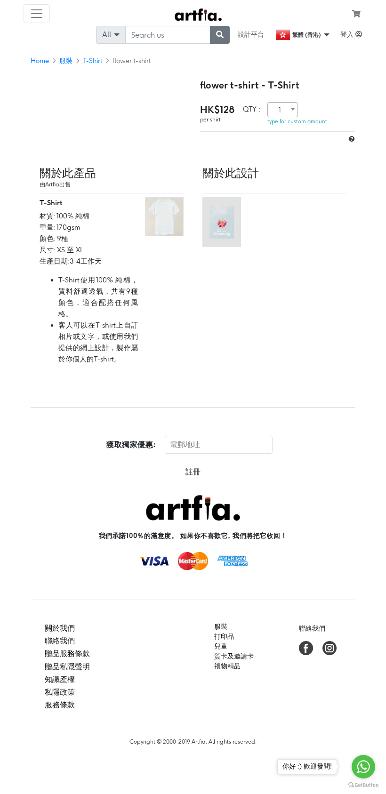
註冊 (193, 471)
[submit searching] (220, 35)
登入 (347, 34)
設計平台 (251, 34)
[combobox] (282, 109)
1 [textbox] (280, 110)
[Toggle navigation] (37, 13)
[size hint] (350, 139)
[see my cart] (356, 13)
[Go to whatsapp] (363, 766)
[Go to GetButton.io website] (363, 784)
